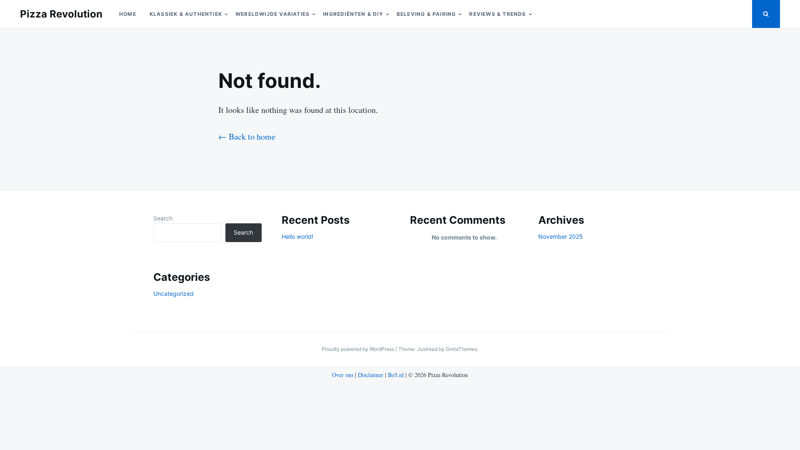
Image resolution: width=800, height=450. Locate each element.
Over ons (342, 375)
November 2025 (560, 236)
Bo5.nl (396, 375)
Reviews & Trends (497, 14)
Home (127, 14)
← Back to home (246, 136)
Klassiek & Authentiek (186, 14)
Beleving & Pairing (426, 14)
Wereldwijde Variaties (272, 14)
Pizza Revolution (61, 14)
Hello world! (297, 236)
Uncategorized (173, 293)
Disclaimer (370, 375)
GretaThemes (461, 349)
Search (162, 218)
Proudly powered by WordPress (358, 349)
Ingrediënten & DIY (353, 14)
